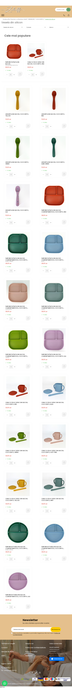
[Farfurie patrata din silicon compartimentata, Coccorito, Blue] (54, 243)
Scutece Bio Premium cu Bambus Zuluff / (15, 19)
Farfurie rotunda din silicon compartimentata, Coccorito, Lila (17, 595)
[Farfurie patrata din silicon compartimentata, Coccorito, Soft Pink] (18, 292)
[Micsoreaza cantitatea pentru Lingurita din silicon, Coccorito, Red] (43, 126)
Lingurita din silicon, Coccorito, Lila (17, 211)
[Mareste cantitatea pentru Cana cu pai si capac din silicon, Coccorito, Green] (15, 463)
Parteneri (28, 656)
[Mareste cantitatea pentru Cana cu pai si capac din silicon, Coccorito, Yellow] (15, 511)
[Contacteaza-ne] (64, 15)
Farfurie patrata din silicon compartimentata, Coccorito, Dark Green (16, 259)
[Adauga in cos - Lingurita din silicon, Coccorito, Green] (28, 174)
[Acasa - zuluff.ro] (13, 10)
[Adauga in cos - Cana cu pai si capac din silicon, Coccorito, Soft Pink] (64, 462)
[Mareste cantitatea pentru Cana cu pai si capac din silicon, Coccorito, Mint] (51, 511)
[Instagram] (40, 672)
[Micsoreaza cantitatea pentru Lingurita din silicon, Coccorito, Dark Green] (43, 174)
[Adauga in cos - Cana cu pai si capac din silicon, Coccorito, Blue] (64, 414)
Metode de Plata (7, 652)
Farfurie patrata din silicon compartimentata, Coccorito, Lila (53, 355)
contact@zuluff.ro (9, 670)
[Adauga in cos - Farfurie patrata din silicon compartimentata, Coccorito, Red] (20, 74)
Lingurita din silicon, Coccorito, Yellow (17, 115)
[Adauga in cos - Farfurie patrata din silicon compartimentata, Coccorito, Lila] (64, 366)
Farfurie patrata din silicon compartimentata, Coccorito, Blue (52, 259)
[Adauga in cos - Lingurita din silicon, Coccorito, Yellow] (28, 126)
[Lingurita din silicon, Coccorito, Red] (54, 99)
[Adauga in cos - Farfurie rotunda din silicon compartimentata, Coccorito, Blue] (64, 558)
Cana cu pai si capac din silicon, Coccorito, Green (16, 451)
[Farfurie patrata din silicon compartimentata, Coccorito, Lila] (54, 340)
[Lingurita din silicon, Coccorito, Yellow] (18, 99)
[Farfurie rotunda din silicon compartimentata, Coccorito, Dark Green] (18, 532)
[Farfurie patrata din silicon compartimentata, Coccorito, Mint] (54, 292)
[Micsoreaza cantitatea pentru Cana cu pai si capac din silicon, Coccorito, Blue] (43, 415)
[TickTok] (36, 672)
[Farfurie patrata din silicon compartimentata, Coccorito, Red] (13, 51)
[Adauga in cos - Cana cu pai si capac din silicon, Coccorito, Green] (28, 462)
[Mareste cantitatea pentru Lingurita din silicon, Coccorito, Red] (51, 126)
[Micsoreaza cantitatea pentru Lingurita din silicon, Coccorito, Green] (7, 174)
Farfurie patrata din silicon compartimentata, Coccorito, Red (12, 63)
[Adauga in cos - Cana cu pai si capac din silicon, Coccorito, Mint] (64, 510)
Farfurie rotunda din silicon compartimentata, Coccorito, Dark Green (16, 548)
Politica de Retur (31, 652)
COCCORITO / (40, 19)
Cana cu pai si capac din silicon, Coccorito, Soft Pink (52, 451)
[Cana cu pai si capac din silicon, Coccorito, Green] (18, 436)
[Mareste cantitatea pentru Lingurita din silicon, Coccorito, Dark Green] (51, 174)
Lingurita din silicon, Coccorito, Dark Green (53, 163)
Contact (4, 648)
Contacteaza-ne (58, 659)
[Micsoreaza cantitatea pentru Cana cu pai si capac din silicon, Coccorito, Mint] (43, 511)
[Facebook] (32, 672)
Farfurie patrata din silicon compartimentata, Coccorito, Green (16, 356)
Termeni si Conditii (8, 643)
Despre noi (29, 643)
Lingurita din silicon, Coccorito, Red (53, 115)
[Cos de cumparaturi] (69, 15)
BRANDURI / (32, 19)
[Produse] (3, 15)
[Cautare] (68, 9)
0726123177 (7, 668)
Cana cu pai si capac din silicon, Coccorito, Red (35, 63)
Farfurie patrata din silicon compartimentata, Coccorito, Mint (52, 307)
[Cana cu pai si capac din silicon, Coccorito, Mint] (54, 484)
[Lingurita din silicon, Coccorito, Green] (18, 147)
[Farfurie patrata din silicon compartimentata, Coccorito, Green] (18, 340)
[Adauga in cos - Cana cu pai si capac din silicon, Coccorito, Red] (42, 74)
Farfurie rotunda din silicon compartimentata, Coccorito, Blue (52, 548)
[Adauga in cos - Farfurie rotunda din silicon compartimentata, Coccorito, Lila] (28, 606)
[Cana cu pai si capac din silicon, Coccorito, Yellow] (18, 484)
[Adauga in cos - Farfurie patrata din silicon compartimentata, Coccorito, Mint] (64, 318)
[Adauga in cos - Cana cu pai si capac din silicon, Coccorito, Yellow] (28, 510)
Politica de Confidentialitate (35, 648)
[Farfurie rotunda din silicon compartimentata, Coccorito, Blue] (54, 532)
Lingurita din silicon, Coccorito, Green (17, 163)
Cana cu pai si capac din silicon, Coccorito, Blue (52, 403)
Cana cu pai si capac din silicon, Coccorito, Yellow (16, 499)
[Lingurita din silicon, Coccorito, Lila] (18, 195)
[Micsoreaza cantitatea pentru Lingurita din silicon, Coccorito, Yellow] (7, 126)
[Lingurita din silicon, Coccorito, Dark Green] (54, 147)
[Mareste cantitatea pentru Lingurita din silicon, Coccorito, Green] (15, 174)
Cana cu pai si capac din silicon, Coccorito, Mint (52, 499)
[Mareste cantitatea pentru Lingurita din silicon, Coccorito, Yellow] (15, 126)
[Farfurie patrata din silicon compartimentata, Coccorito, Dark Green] (18, 243)
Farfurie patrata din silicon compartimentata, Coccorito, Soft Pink (16, 307)
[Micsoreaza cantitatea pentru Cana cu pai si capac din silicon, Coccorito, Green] (7, 463)
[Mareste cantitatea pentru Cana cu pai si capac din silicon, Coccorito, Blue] (51, 415)
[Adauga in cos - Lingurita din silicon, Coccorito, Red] (64, 126)
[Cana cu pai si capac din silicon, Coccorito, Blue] (54, 388)
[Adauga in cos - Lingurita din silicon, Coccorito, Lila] (28, 222)
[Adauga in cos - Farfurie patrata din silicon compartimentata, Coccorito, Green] (28, 366)
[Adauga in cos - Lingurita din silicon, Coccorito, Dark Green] (64, 174)
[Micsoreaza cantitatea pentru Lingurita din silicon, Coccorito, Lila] (7, 223)
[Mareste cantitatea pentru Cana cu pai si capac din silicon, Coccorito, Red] (36, 74)
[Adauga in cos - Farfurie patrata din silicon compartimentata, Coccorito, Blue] (64, 270)
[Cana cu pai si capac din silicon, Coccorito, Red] (36, 51)
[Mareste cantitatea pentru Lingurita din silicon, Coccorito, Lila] (15, 223)
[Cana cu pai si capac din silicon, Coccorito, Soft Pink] (54, 436)
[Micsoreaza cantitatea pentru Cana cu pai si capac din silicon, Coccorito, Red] (29, 74)
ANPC (3, 656)
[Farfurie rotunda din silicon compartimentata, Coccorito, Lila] (18, 580)
